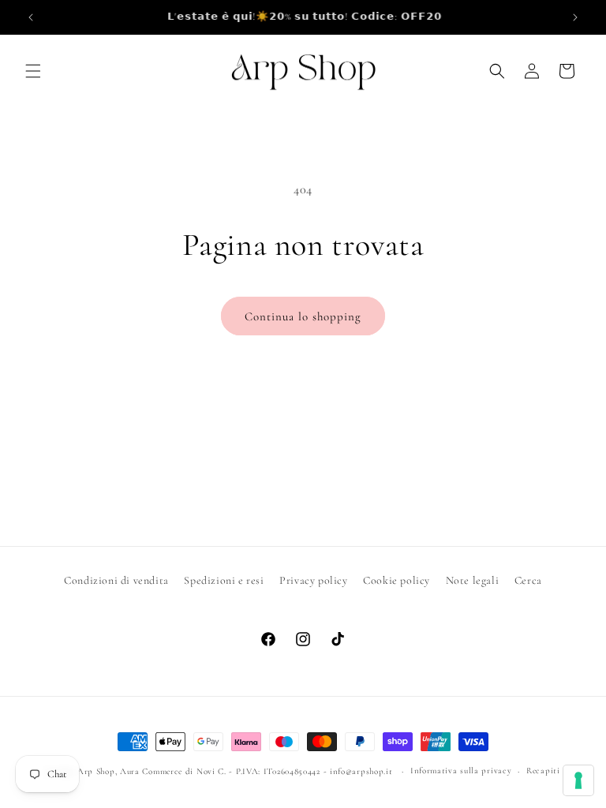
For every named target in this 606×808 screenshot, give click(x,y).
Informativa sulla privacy (461, 770)
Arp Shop (96, 771)
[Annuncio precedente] (30, 17)
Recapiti (543, 770)
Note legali (472, 580)
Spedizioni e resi (224, 580)
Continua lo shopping (303, 316)
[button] (33, 71)
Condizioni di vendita (116, 580)
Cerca (528, 580)
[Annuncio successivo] (575, 17)
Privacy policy (313, 580)
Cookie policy (396, 580)
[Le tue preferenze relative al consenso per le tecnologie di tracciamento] (578, 780)
